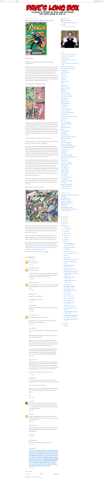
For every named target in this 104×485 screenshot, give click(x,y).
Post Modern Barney (65, 72)
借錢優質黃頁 (39, 457)
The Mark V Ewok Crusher (69, 306)
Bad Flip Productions (65, 103)
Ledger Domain (64, 99)
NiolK (30, 414)
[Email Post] (46, 251)
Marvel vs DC (64, 206)
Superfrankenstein (65, 101)
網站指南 (55, 464)
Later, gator (66, 255)
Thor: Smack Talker (65, 198)
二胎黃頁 (47, 455)
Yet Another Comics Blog (66, 155)
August (65, 235)
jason (30, 260)
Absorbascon (64, 85)
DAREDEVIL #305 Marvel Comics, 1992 (69, 266)
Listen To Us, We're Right (66, 96)
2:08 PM (31, 444)
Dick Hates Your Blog (66, 127)
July (65, 237)
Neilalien (63, 74)
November (66, 229)
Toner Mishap (64, 175)
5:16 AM (31, 374)
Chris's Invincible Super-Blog (67, 66)
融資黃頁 (51, 455)
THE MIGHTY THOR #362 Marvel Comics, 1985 (70, 287)
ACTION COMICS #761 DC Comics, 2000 (70, 281)
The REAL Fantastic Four (69, 269)
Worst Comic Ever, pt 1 (66, 199)
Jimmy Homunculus (65, 167)
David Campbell (32, 282)
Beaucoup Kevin (64, 70)
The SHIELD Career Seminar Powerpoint (70, 195)
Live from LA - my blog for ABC (68, 56)
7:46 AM (31, 410)
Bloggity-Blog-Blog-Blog (66, 184)
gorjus (30, 401)
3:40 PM (31, 264)
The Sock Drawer (64, 149)
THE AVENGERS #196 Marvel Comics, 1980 (70, 290)
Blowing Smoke (64, 158)
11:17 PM (31, 468)
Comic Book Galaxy (65, 111)
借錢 (30, 450)
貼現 (39, 459)
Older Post (56, 474)
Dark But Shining (65, 169)
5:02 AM (31, 356)
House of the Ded (64, 135)
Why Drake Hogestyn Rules (67, 207)
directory (31, 464)
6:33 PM (31, 279)
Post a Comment (28, 471)
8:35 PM (31, 311)
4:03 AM (31, 422)
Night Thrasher (28, 73)
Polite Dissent (64, 75)
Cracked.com (64, 107)
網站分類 (31, 462)
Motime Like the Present (66, 164)
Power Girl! (63, 196)
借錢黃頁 (40, 454)
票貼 (32, 450)
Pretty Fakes (63, 182)
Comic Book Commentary (66, 186)
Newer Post (27, 474)
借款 (56, 450)
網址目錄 (53, 462)
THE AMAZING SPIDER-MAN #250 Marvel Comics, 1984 (70, 316)
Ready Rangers (67, 257)
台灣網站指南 (49, 464)
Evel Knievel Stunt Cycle (69, 251)
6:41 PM (31, 290)
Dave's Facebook (64, 58)
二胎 (36, 452)
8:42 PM (31, 324)
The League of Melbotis (66, 162)
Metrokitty (63, 90)
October (66, 231)
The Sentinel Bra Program (66, 202)
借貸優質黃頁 (45, 457)
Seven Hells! (63, 140)
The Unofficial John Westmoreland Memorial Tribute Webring (68, 146)
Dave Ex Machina (65, 171)
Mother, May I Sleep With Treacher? (69, 156)
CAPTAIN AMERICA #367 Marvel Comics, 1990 (70, 244)
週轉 (38, 452)
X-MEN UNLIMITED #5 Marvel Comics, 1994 (71, 312)
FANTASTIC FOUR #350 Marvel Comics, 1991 (71, 274)
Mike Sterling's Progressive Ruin (68, 68)
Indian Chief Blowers (65, 138)
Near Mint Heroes (65, 105)
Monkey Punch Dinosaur (66, 144)
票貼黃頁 (42, 455)
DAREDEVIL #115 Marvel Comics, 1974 (69, 277)
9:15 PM (31, 436)
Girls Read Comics (65, 173)
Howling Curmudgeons (66, 142)
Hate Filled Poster (33, 268)
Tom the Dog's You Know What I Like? (69, 116)
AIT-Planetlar (64, 125)
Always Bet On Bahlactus (66, 123)
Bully (62, 83)
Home (42, 474)
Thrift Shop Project (65, 131)
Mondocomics (64, 114)
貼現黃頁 (44, 454)
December (66, 227)
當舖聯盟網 (45, 459)
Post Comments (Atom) (36, 477)
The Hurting (63, 133)
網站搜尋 (40, 462)
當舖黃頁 (36, 454)
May (65, 241)
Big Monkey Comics (65, 88)
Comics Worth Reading (66, 109)
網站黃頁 (44, 462)
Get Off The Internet (65, 87)
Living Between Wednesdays (67, 112)
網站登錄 (35, 464)
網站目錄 (40, 464)
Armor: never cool (68, 284)
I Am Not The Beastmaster (66, 180)
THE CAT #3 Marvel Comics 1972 (71, 259)
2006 (64, 223)
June (65, 239)
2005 (64, 225)
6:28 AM (31, 397)
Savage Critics (64, 77)
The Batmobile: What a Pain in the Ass (69, 209)
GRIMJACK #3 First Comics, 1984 (71, 271)
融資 (41, 452)
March (65, 325)
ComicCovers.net (65, 118)
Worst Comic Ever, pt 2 (66, 201)
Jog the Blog (64, 153)
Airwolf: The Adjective (66, 210)
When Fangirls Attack (66, 94)
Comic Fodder (64, 166)
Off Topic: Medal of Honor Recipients (69, 248)
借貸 (37, 450)
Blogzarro (63, 129)
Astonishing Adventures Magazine (68, 136)
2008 (64, 219)
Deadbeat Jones (64, 160)
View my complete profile (68, 26)
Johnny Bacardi (64, 98)
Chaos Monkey (64, 179)
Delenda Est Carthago (66, 188)
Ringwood (63, 79)
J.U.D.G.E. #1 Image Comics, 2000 (71, 253)
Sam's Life (63, 120)
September (66, 233)
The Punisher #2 (64, 204)
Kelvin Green (64, 151)
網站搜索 (35, 462)
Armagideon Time (65, 81)
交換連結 (44, 464)
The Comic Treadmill (65, 122)
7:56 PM (31, 301)
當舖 (44, 450)
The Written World (65, 92)
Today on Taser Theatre (69, 296)
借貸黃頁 (53, 454)
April (65, 323)
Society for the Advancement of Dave (69, 54)
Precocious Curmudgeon (66, 177)
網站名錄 (49, 462)
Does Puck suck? (67, 293)
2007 (64, 221)
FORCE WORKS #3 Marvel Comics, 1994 (70, 303)
